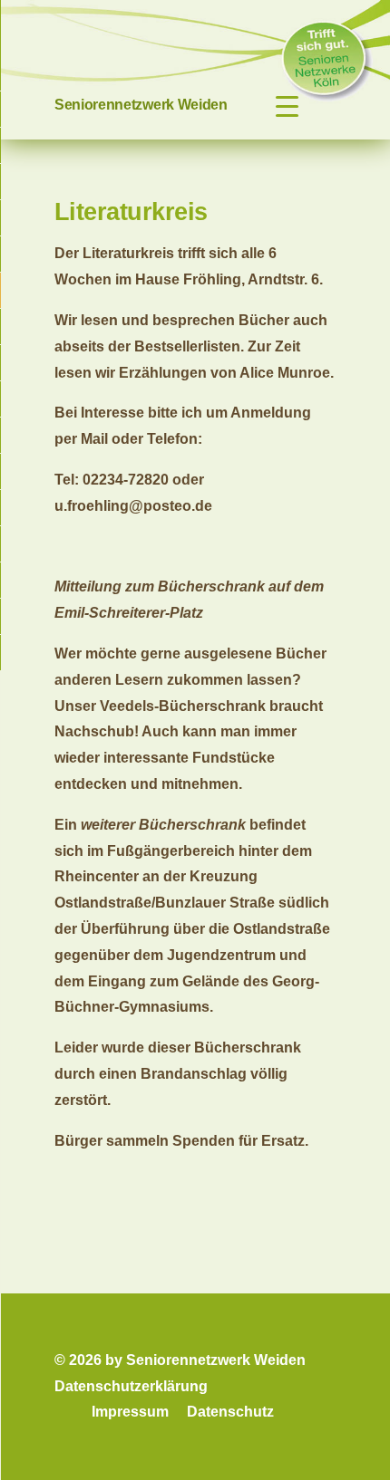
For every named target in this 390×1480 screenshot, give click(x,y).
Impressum (130, 1411)
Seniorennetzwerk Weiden (141, 104)
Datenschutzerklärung (131, 1386)
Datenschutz (230, 1411)
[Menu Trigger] (287, 106)
